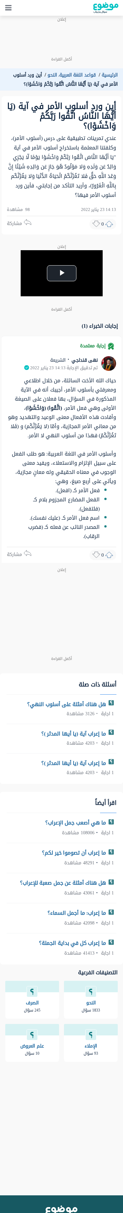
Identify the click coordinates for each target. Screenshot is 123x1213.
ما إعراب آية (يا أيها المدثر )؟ (74, 734)
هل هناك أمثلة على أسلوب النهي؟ (67, 704)
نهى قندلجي (84, 360)
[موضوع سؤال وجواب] (105, 7)
